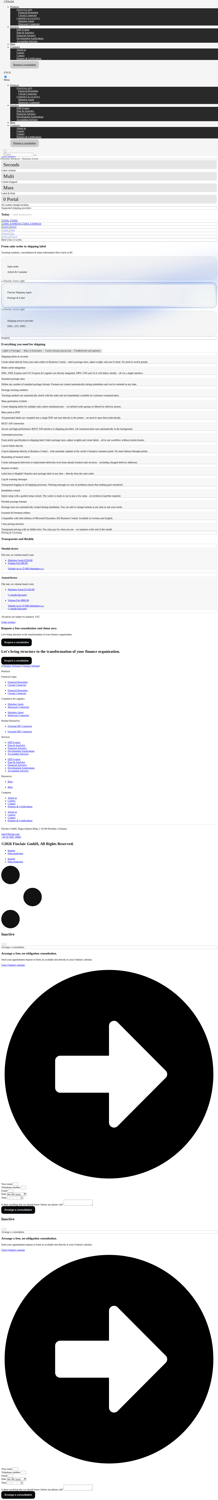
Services (14, 27)
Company (15, 47)
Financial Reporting (28, 12)
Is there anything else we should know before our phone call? (32, 1204)
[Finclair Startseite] (9, 220)
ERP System (23, 29)
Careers (20, 52)
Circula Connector (27, 15)
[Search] (35, 155)
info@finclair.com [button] (10, 834)
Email (4, 1190)
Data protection (15, 853)
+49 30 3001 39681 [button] (11, 837)
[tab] (11, 350)
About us (21, 49)
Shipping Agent (26, 21)
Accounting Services (27, 41)
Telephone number (11, 1187)
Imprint (11, 850)
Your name (7, 1184)
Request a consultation (24, 64)
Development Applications (30, 38)
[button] (109, 622)
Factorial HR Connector (20, 726)
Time (4, 1197)
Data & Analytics (25, 32)
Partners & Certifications (29, 58)
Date (4, 1194)
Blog (12, 44)
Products (14, 6)
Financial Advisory (26, 35)
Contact (20, 55)
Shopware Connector (29, 24)
